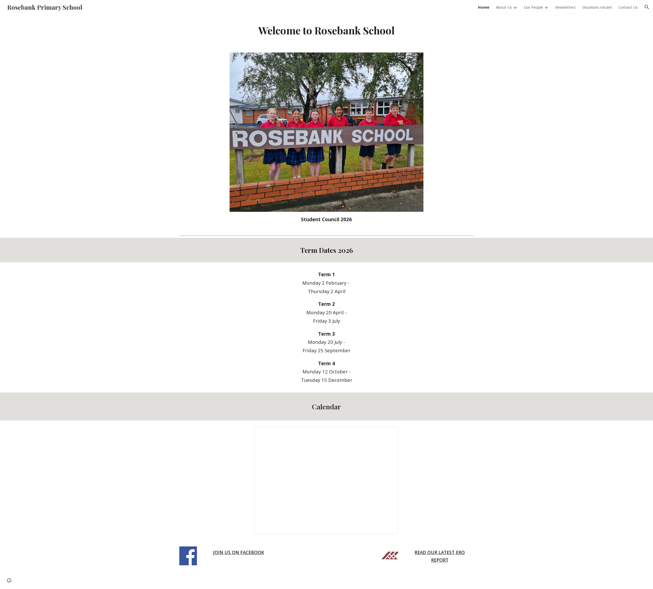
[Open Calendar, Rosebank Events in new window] (388, 433)
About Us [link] (504, 7)
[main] (326, 30)
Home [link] (483, 7)
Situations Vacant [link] (597, 7)
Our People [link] (533, 7)
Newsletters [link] (565, 7)
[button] (647, 7)
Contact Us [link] (628, 7)
